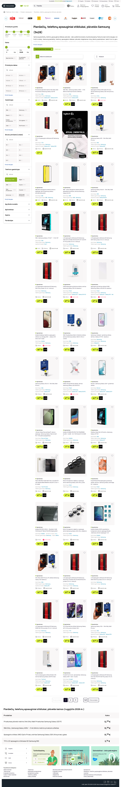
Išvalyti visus (57, 49)
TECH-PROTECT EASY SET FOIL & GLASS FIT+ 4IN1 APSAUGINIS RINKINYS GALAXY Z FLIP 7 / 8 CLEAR (47, 482)
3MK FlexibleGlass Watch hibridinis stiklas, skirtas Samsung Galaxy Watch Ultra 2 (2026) (74, 336)
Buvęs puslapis (57, 700)
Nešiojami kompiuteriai (34, 771)
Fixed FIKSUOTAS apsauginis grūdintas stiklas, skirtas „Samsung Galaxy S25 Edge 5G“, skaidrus (102, 482)
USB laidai (55, 773)
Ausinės (86, 773)
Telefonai (30, 770)
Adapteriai (56, 775)
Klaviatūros (87, 770)
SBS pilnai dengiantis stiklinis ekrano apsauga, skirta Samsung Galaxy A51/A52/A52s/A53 (45, 191)
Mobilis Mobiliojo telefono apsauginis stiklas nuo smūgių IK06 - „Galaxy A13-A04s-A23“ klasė (45, 336)
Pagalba (81, 1)
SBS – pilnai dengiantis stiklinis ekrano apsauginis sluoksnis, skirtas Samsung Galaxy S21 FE (73, 191)
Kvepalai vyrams (57, 771)
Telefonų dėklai (32, 775)
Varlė (118, 1)
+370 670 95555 (58, 1)
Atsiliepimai (95, 1)
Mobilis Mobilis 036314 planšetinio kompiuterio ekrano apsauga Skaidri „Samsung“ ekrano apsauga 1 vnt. (101, 531)
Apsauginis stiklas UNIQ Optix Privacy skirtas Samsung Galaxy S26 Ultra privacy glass (102, 91)
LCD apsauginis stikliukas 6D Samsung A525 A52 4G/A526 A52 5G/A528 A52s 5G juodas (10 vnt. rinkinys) (74, 579)
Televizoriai (7, 771)
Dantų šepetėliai (88, 776)
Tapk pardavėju (104, 1)
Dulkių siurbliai (32, 776)
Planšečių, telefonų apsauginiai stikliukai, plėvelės (98, 771)
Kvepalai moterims (9, 773)
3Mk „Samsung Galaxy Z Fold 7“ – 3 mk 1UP (46, 238)
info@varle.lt (68, 1)
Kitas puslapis (94, 700)
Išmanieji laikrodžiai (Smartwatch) (62, 770)
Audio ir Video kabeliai (10, 775)
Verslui (111, 1)
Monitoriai (6, 776)
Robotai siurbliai (57, 776)
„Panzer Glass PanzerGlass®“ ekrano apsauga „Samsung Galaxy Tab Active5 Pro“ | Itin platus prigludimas (46, 433)
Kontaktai (88, 1)
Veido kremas (7, 770)
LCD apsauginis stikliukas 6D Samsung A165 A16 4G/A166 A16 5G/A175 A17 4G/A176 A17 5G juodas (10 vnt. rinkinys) (74, 239)
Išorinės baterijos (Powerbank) (93, 775)
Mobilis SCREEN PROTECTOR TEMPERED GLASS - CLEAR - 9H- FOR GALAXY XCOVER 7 (74, 433)
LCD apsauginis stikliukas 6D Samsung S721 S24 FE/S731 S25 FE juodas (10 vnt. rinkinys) (101, 676)
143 (85, 700)
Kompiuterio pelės (33, 773)
